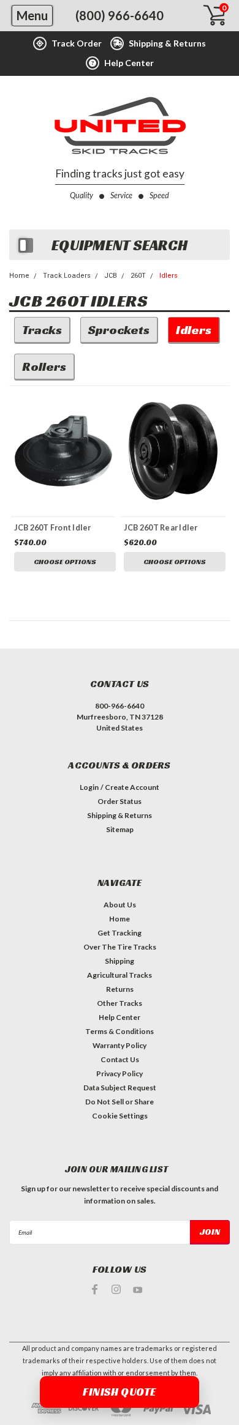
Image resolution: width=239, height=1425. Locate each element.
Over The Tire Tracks (119, 946)
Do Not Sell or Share (119, 1101)
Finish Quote (119, 1392)
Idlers (168, 276)
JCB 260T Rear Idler (161, 527)
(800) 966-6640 (119, 15)
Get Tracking (119, 932)
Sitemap (120, 829)
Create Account (132, 787)
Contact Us (120, 1059)
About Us (120, 904)
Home (19, 276)
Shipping (119, 961)
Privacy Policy (119, 1073)
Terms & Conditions (119, 1031)
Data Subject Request (119, 1087)
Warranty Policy (119, 1045)
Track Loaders (67, 276)
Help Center (119, 1017)
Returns (120, 989)
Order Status (119, 801)
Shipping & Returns (119, 815)
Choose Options (65, 561)
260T (138, 276)
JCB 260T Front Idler (52, 527)
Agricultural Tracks (119, 975)
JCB (110, 276)
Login (89, 787)
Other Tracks (119, 1003)
